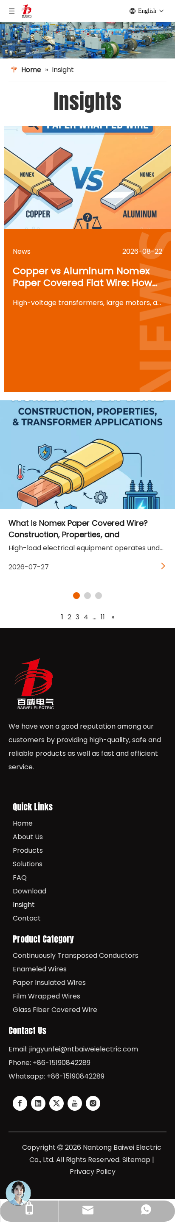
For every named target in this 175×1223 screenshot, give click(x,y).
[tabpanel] (87, 489)
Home (23, 823)
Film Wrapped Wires (46, 996)
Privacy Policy (93, 1171)
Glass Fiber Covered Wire (55, 1010)
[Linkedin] (38, 1103)
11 (103, 617)
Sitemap (136, 1160)
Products (28, 850)
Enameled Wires (40, 969)
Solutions (27, 864)
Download (29, 891)
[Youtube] (75, 1103)
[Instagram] (93, 1103)
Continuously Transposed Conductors (75, 955)
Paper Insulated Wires (49, 982)
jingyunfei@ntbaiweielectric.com (83, 1049)
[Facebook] (20, 1103)
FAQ (20, 877)
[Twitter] (56, 1103)
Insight (24, 905)
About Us (28, 837)
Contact (27, 918)
